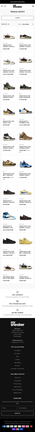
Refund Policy (17, 387)
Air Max (18, 359)
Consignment (17, 380)
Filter (17, 18)
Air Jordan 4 (17, 350)
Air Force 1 (17, 365)
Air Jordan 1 (17, 353)
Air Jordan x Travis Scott (17, 368)
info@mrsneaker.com (17, 340)
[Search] (6, 6)
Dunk (17, 356)
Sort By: (20, 24)
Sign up (17, 413)
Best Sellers (17, 362)
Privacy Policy (17, 384)
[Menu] (2, 6)
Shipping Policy (17, 393)
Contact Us (17, 377)
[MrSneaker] (17, 6)
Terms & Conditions (17, 390)
